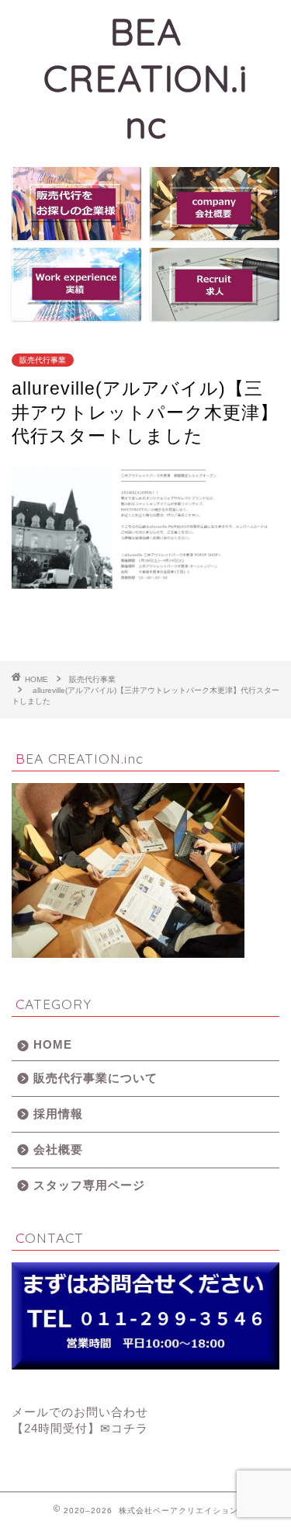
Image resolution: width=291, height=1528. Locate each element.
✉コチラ (124, 1428)
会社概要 (58, 1149)
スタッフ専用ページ (89, 1185)
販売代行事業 (42, 360)
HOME (52, 1044)
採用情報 (58, 1113)
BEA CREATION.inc (145, 78)
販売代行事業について (95, 1077)
